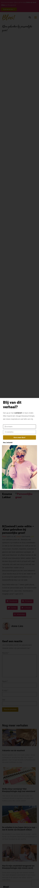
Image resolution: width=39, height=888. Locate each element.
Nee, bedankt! (8, 442)
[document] (19, 444)
